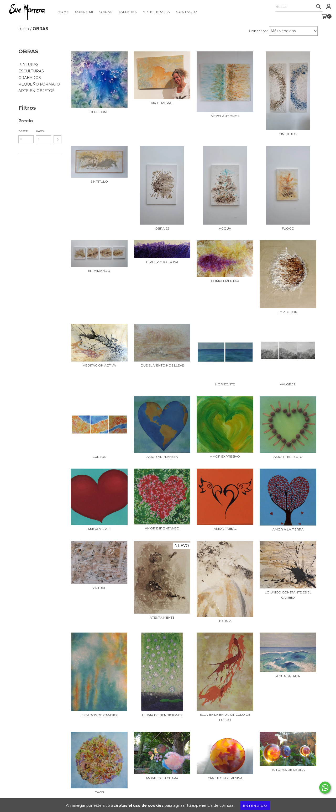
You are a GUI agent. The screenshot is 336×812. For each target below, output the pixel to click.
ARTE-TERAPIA (156, 12)
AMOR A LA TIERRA (288, 529)
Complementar (225, 281)
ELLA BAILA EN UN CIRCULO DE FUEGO (225, 717)
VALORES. (288, 384)
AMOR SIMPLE (99, 529)
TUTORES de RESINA (288, 770)
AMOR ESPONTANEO (162, 528)
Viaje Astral (162, 103)
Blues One (99, 112)
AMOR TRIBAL (225, 528)
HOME (63, 12)
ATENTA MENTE (162, 617)
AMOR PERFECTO (288, 457)
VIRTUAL (99, 588)
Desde (23, 131)
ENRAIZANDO (99, 271)
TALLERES (127, 12)
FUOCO (288, 228)
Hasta (40, 131)
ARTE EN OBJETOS (36, 90)
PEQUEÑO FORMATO (39, 84)
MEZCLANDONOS (225, 116)
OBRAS (105, 12)
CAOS (99, 792)
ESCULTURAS (31, 71)
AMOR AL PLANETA (162, 457)
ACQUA (225, 228)
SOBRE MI (84, 12)
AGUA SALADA (288, 676)
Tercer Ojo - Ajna (162, 262)
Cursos (99, 457)
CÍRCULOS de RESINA (225, 778)
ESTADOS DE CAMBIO (99, 715)
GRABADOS (29, 77)
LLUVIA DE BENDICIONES (162, 715)
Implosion (288, 312)
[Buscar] (318, 7)
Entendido (255, 806)
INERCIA (225, 621)
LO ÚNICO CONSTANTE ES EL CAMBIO (288, 594)
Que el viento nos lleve (162, 365)
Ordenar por (258, 31)
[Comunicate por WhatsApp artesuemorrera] (325, 788)
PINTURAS (28, 64)
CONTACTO (186, 12)
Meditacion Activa (99, 365)
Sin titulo (288, 134)
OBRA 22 (162, 228)
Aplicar (57, 139)
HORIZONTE (225, 384)
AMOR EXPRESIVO (225, 456)
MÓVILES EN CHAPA (162, 778)
